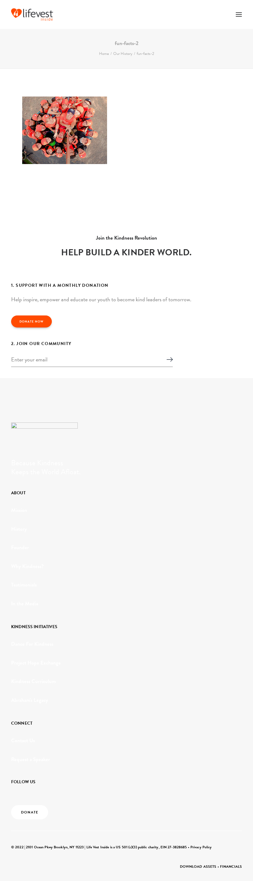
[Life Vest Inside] (32, 14)
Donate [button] (29, 812)
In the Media (24, 603)
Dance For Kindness (32, 644)
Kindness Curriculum (33, 681)
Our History (122, 54)
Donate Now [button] (31, 321)
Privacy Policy (201, 847)
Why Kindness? (27, 566)
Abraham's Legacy (29, 700)
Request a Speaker (30, 759)
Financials (231, 866)
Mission (19, 510)
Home (104, 54)
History (19, 529)
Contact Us (23, 740)
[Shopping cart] (221, 14)
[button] (239, 14)
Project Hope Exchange (36, 663)
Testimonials (24, 585)
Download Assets (198, 866)
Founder (20, 547)
